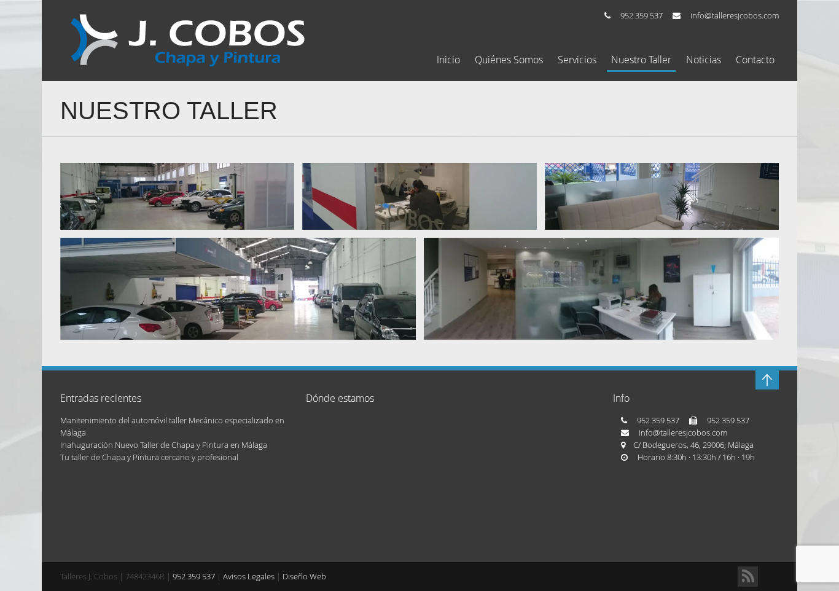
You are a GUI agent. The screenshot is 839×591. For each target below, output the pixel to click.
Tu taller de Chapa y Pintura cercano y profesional (149, 457)
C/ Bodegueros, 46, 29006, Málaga (693, 444)
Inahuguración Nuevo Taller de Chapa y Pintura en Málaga (163, 444)
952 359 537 (641, 15)
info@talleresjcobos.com (734, 15)
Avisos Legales (249, 576)
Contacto (755, 59)
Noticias (703, 59)
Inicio (448, 59)
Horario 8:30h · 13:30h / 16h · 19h (696, 457)
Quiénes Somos (509, 59)
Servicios (577, 59)
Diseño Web (304, 576)
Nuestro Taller (641, 59)
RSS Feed (748, 576)
